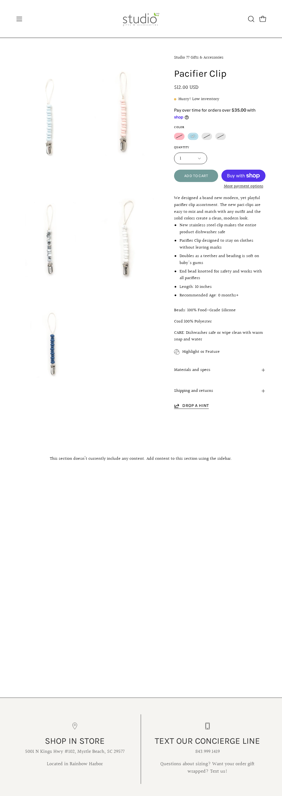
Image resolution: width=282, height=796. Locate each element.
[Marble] (220, 136)
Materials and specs (192, 370)
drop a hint (195, 405)
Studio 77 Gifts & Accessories (198, 57)
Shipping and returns (193, 390)
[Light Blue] (193, 136)
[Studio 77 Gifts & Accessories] (141, 19)
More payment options (243, 186)
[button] (250, 19)
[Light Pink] (179, 136)
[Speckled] (207, 136)
